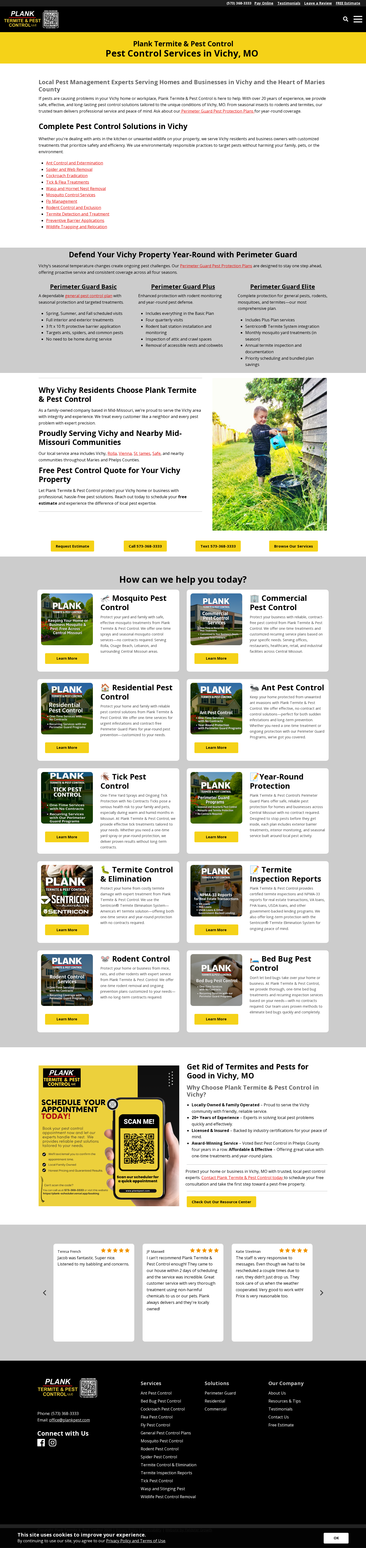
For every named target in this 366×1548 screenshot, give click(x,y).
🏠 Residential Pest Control (136, 692)
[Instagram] (52, 1443)
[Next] (321, 1293)
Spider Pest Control (159, 1457)
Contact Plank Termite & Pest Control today (242, 1177)
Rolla (112, 453)
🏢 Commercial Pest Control (278, 602)
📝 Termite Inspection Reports (285, 874)
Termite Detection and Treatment (77, 214)
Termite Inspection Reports (166, 1473)
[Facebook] (41, 1443)
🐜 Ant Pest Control (287, 687)
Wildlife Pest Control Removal (168, 1497)
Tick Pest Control (157, 1481)
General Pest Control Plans (166, 1433)
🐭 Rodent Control (135, 958)
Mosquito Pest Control (162, 1441)
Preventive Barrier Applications (75, 220)
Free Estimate (281, 1425)
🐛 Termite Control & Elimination (136, 874)
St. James (142, 453)
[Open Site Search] (346, 19)
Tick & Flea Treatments (67, 182)
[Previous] (45, 1293)
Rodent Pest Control (160, 1449)
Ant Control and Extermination (74, 163)
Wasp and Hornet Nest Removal (76, 188)
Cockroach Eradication (67, 176)
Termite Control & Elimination (168, 1465)
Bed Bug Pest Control (161, 1401)
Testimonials (280, 1409)
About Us (277, 1393)
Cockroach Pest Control (163, 1409)
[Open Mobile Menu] (358, 19)
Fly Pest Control (155, 1425)
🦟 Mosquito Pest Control (133, 602)
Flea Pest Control (157, 1417)
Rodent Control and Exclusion (73, 208)
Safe (156, 453)
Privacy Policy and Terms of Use (135, 1541)
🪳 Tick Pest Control (123, 781)
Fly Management (61, 201)
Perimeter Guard (220, 1393)
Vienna (125, 453)
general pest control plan (88, 295)
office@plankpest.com (69, 1420)
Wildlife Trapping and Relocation (76, 227)
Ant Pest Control (156, 1393)
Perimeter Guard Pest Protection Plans (217, 111)
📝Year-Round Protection (277, 781)
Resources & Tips (284, 1401)
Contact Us (278, 1417)
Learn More (67, 658)
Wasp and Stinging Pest (163, 1489)
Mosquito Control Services (70, 195)
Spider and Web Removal (69, 169)
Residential (215, 1401)
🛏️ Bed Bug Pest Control (280, 963)
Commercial (216, 1409)
